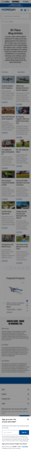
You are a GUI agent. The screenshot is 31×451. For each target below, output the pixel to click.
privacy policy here (24, 440)
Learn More (25, 446)
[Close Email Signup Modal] (28, 419)
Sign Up (24, 432)
